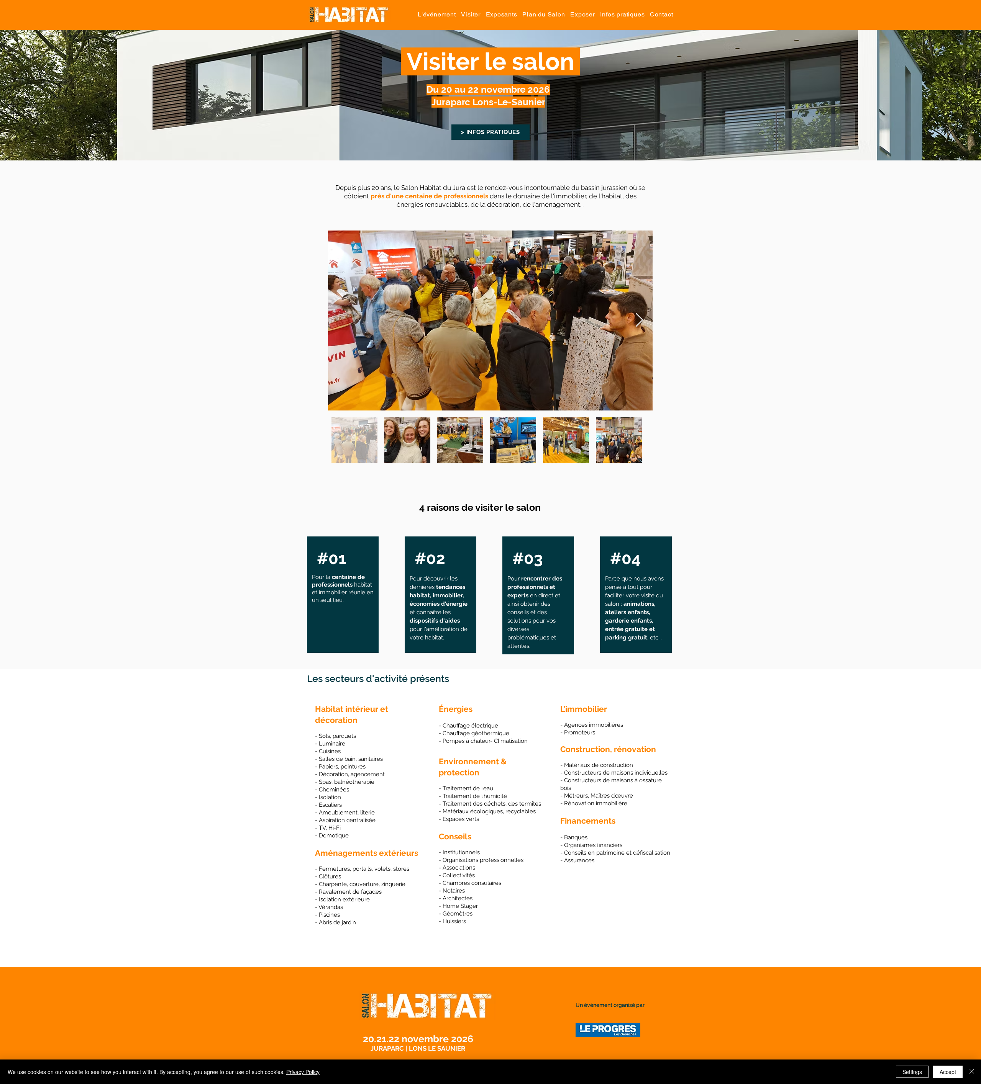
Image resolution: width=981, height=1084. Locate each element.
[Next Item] (639, 320)
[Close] (971, 1072)
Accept (948, 1072)
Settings (912, 1072)
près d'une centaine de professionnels (429, 196)
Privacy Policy (303, 1072)
